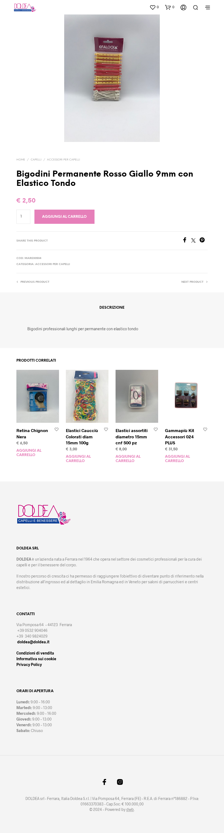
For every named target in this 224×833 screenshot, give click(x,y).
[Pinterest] (203, 240)
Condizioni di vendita (35, 653)
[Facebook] (186, 240)
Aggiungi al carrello (28, 453)
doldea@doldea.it (33, 641)
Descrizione (112, 308)
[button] (154, 7)
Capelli (36, 159)
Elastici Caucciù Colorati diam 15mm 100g (82, 436)
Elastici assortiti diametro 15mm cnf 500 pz (132, 436)
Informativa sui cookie (36, 658)
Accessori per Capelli (63, 159)
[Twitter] (195, 240)
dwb (130, 809)
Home (20, 159)
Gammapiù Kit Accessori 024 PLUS (179, 436)
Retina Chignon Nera (32, 433)
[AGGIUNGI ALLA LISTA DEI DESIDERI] (56, 430)
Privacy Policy (29, 664)
